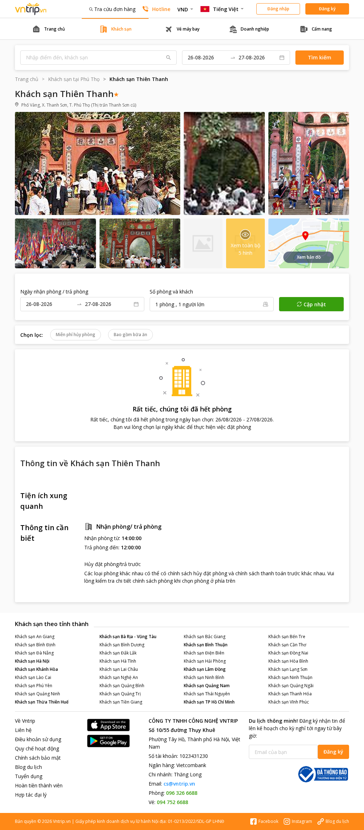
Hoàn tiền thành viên (39, 785)
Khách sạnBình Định (35, 645)
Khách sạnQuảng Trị (120, 694)
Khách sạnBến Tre (286, 637)
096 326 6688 (181, 792)
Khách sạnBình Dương (122, 645)
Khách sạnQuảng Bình (122, 686)
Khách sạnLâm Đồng (205, 669)
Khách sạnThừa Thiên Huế (42, 702)
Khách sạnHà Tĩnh (118, 661)
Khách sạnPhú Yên (33, 686)
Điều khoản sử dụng (38, 739)
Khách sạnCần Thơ (287, 645)
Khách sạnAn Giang (34, 637)
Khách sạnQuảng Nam (207, 686)
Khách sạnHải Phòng (205, 661)
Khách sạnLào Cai (33, 677)
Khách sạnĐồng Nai (288, 653)
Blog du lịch (28, 767)
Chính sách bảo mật (38, 757)
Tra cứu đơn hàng (114, 9)
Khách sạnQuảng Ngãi (291, 686)
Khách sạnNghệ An (119, 677)
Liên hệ (23, 730)
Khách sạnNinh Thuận (290, 677)
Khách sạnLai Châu (119, 669)
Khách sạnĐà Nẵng (34, 653)
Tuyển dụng (28, 776)
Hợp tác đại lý (31, 794)
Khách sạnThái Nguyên (207, 694)
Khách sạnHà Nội (32, 661)
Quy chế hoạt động (37, 748)
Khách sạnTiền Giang (121, 702)
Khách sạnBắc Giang (204, 637)
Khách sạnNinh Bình (204, 677)
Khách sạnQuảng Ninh (37, 694)
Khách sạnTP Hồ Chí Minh (209, 702)
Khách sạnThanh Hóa (290, 694)
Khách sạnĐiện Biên (204, 653)
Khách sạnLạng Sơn (287, 669)
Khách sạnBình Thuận (206, 645)
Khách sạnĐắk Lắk (118, 653)
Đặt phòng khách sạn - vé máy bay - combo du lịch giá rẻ (31, 9)
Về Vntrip (25, 720)
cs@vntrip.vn (179, 783)
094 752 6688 (172, 802)
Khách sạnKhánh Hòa (36, 669)
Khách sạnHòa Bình (288, 661)
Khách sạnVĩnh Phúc (288, 702)
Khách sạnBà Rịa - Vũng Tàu (128, 637)
